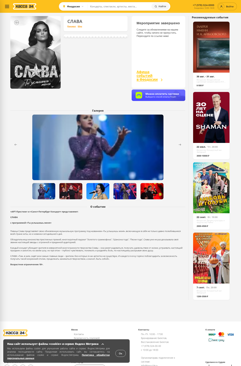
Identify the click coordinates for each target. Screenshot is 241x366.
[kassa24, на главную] (24, 6)
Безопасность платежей (87, 338)
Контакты (79, 334)
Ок (120, 353)
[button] (182, 144)
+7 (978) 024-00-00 (151, 345)
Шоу (80, 26)
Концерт (71, 26)
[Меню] (7, 6)
